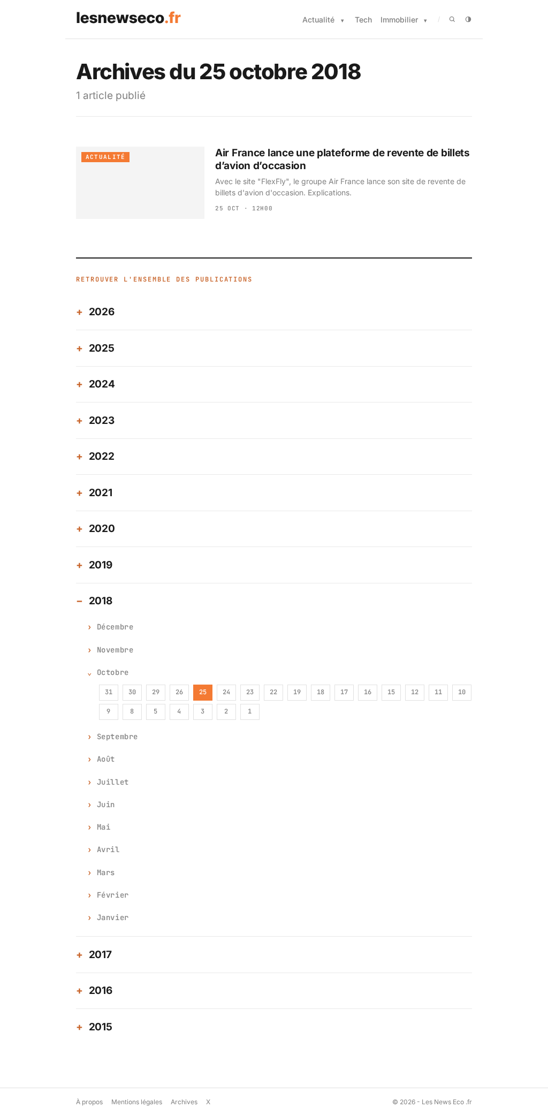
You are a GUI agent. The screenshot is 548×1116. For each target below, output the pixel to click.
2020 (102, 528)
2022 (102, 456)
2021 (100, 493)
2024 (102, 384)
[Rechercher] (452, 19)
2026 (102, 312)
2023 (102, 420)
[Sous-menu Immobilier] (425, 21)
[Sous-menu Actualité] (342, 21)
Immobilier (399, 19)
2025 (102, 348)
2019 (100, 565)
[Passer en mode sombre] (468, 19)
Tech (363, 19)
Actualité (318, 19)
